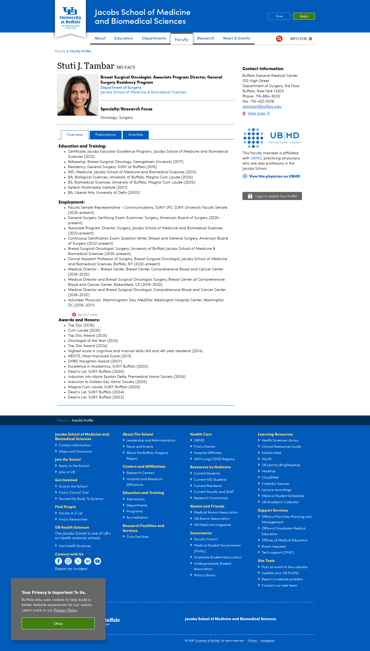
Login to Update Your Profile (276, 196)
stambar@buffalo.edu (261, 107)
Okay (58, 623)
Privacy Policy (65, 611)
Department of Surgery (120, 87)
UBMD (256, 158)
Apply (304, 16)
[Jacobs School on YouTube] (97, 561)
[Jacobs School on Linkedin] (87, 561)
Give (279, 16)
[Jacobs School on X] (78, 561)
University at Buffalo (207, 640)
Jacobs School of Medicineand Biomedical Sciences (143, 16)
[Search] (279, 38)
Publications (105, 135)
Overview (75, 135)
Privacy (252, 640)
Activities (135, 135)
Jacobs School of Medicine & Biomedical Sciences (143, 92)
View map (256, 113)
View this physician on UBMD (274, 176)
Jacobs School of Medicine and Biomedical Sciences (230, 618)
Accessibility (268, 640)
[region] (58, 609)
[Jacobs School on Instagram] (68, 561)
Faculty (60, 51)
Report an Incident (71, 569)
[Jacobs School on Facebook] (58, 561)
